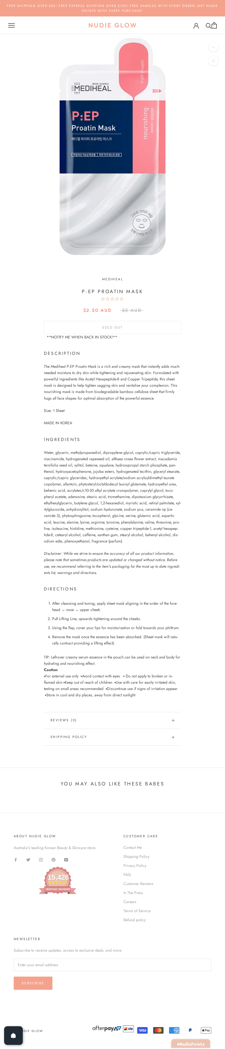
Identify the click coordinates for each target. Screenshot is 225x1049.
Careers (129, 901)
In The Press (133, 892)
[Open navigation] (11, 25)
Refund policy (134, 920)
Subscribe (33, 983)
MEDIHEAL (112, 279)
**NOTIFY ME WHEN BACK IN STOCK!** (82, 337)
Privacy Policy (134, 865)
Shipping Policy (68, 736)
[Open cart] (214, 25)
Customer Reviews (138, 883)
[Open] (13, 1035)
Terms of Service (137, 911)
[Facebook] (16, 859)
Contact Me (132, 847)
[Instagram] (41, 859)
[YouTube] (66, 859)
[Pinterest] (53, 859)
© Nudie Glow (28, 1031)
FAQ (127, 874)
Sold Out (112, 327)
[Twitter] (28, 859)
